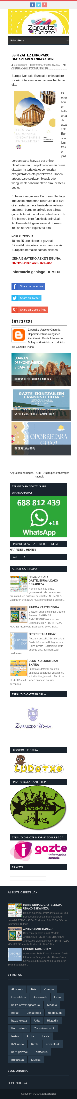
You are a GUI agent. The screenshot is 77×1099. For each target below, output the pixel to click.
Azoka (30, 1036)
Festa (45, 1036)
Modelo (52, 1005)
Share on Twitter (29, 298)
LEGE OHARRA (17, 1083)
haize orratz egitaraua (25, 1005)
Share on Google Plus (33, 309)
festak (15, 1036)
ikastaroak (40, 997)
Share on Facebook (31, 286)
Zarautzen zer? (44, 1028)
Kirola (35, 1044)
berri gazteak (19, 1051)
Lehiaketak (34, 1012)
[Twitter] (38, 4)
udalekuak (55, 1012)
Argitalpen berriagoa (21, 472)
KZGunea (17, 1044)
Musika (35, 1059)
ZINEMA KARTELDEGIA (44, 607)
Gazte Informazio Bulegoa (35, 68)
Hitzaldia (52, 1020)
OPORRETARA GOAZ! (42, 634)
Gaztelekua (18, 997)
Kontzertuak (19, 1028)
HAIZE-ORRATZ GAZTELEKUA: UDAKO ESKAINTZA (43, 580)
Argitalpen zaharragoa (56, 472)
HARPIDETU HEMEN (23, 549)
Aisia (33, 989)
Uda (37, 1020)
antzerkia (42, 1051)
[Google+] (44, 4)
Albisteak (16, 68)
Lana (57, 997)
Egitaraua (17, 1059)
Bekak (15, 1012)
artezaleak (53, 1044)
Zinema (49, 989)
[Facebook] (32, 4)
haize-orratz (19, 1020)
